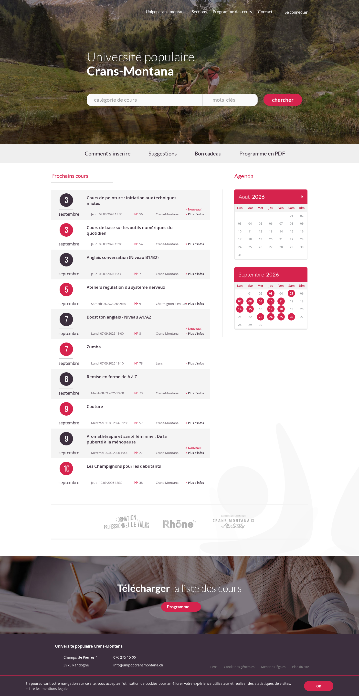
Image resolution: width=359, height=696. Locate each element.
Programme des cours (232, 11)
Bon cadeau (208, 153)
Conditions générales (239, 666)
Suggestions (162, 153)
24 (271, 317)
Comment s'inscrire (108, 153)
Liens (213, 666)
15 (250, 309)
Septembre (259, 275)
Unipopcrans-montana (166, 11)
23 (260, 317)
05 (291, 293)
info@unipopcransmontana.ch (138, 665)
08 (250, 301)
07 (240, 301)
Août (252, 197)
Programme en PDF (262, 153)
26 (291, 317)
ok (318, 686)
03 (271, 293)
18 (281, 309)
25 (281, 317)
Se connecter (296, 12)
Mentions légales (273, 666)
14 (240, 309)
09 (260, 301)
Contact (265, 11)
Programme (178, 606)
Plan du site (300, 666)
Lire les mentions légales (49, 688)
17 (271, 309)
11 (281, 301)
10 (271, 301)
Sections (199, 11)
